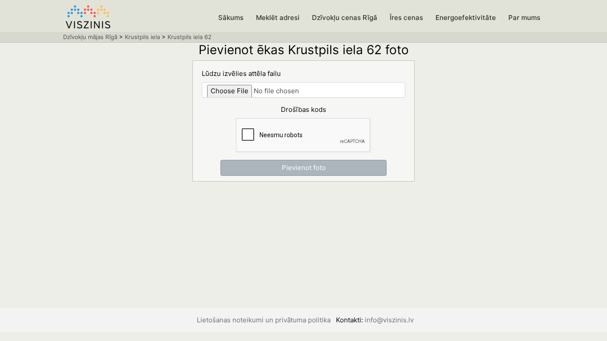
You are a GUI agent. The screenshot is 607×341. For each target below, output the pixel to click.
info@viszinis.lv (389, 320)
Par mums (524, 17)
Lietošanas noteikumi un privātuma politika (264, 320)
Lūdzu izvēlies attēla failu (241, 73)
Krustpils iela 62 (190, 36)
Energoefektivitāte (465, 17)
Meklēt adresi (278, 17)
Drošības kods (303, 109)
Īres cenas (406, 17)
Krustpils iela (142, 36)
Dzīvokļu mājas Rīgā (90, 36)
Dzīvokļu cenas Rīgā (344, 17)
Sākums (231, 17)
